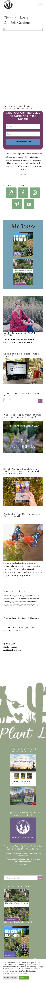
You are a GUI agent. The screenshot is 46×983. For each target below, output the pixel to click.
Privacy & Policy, (10, 618)
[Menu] (39, 4)
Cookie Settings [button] (10, 978)
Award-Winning (17, 922)
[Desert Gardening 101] (23, 779)
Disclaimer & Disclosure (28, 618)
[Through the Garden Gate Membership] (23, 762)
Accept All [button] (23, 978)
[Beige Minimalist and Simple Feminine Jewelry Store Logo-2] (23, 830)
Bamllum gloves (24, 572)
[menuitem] (39, 4)
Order (7, 886)
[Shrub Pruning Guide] (23, 796)
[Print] (19, 4)
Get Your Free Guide (23, 142)
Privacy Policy (23, 174)
